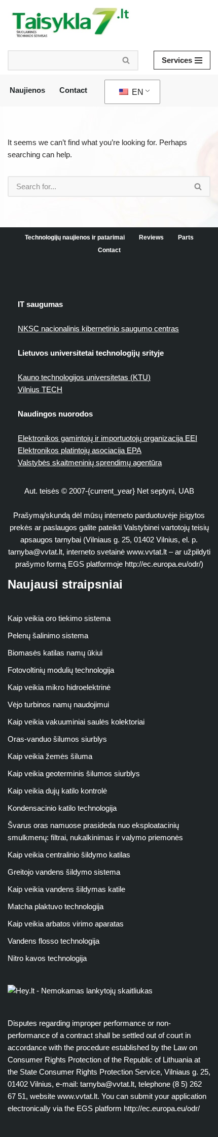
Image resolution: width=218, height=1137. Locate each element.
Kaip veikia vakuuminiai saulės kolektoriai (76, 721)
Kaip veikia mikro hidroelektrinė (59, 687)
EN (136, 92)
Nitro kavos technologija (47, 958)
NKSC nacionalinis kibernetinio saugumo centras (98, 328)
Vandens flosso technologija (53, 941)
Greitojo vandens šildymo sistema (64, 872)
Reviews (151, 237)
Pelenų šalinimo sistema (48, 635)
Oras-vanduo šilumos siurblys (57, 739)
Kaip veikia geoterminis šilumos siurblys (74, 773)
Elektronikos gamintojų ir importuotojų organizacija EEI (107, 438)
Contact (73, 90)
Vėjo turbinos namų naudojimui (58, 704)
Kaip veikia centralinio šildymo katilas (69, 854)
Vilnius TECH (40, 389)
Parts (186, 237)
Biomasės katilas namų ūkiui (55, 652)
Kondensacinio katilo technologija (62, 808)
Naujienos (27, 90)
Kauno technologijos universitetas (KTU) (84, 377)
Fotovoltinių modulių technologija (61, 670)
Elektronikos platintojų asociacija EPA (79, 450)
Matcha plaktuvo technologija (55, 906)
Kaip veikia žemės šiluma (50, 756)
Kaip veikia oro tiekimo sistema (59, 618)
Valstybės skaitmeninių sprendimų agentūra (90, 462)
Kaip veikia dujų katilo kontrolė (57, 790)
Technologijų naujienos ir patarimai (75, 237)
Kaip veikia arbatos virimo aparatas (66, 923)
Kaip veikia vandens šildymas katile (66, 889)
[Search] (126, 60)
